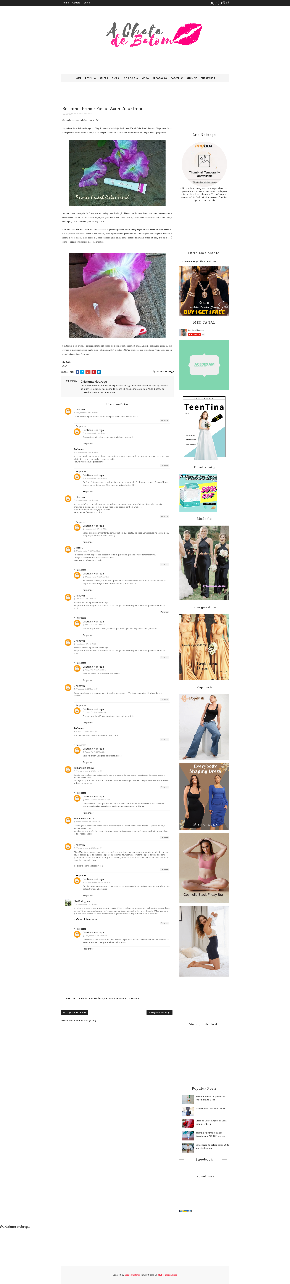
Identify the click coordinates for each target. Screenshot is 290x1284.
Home (66, 2)
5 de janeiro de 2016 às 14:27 (96, 529)
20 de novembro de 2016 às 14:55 (88, 821)
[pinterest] (222, 3)
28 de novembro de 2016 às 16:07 (97, 882)
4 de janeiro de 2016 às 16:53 (96, 433)
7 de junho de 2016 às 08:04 (95, 712)
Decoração (160, 78)
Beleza (104, 78)
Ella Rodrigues (82, 901)
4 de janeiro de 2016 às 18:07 (87, 452)
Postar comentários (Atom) (82, 1020)
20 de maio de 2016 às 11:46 (86, 689)
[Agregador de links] (185, 1210)
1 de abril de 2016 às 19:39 (86, 599)
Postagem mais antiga (159, 1012)
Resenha (90, 78)
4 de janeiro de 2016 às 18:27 (96, 478)
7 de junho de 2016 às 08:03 (95, 670)
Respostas (81, 426)
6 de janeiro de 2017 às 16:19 (96, 936)
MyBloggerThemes (167, 1274)
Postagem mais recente (74, 1012)
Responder (164, 420)
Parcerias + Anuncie (184, 78)
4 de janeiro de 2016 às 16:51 (87, 412)
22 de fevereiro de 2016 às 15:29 (97, 577)
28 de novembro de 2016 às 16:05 (97, 800)
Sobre (87, 2)
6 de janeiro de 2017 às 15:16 (87, 904)
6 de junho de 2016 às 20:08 (86, 731)
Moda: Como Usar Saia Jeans (210, 1108)
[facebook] (217, 3)
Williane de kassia (84, 767)
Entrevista (208, 78)
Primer (80, 113)
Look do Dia (130, 78)
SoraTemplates (132, 1274)
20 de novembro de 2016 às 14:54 (88, 771)
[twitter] (226, 3)
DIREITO (78, 547)
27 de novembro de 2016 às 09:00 (88, 848)
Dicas (115, 78)
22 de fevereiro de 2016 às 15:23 (88, 551)
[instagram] (212, 3)
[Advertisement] (134, 96)
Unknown (79, 409)
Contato (76, 2)
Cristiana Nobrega (93, 430)
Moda (145, 78)
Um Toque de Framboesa (85, 919)
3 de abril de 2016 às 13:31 (95, 625)
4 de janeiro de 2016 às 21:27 (87, 500)
